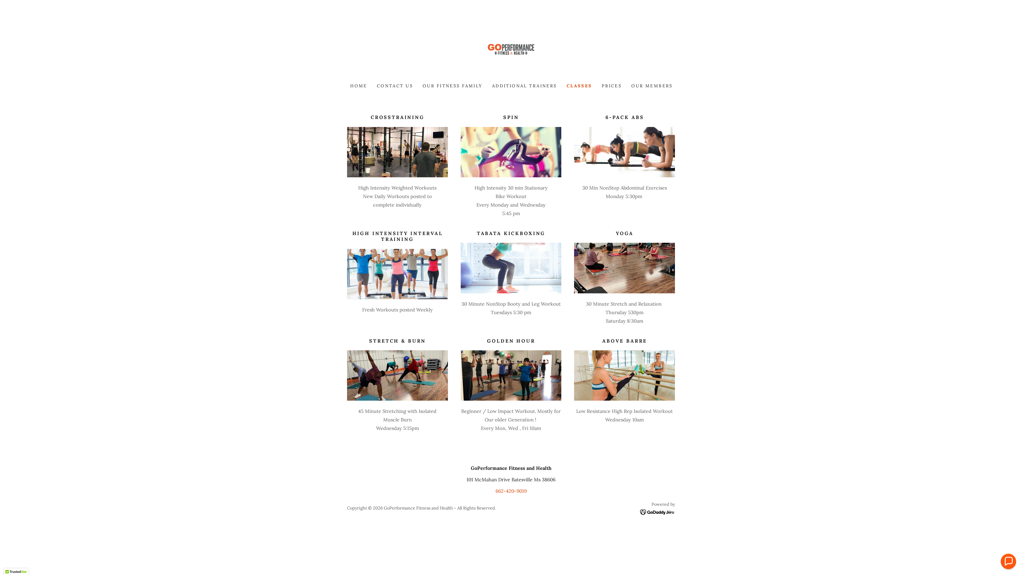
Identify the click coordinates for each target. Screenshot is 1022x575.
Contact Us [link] (395, 85)
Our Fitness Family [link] (453, 85)
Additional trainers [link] (524, 85)
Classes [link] (579, 85)
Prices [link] (612, 85)
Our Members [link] (652, 85)
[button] (1008, 561)
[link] (511, 49)
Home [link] (358, 85)
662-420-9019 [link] (511, 491)
